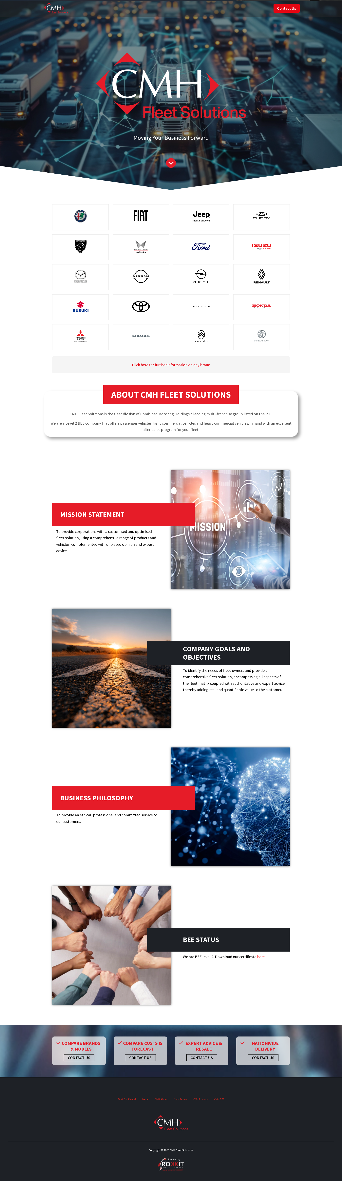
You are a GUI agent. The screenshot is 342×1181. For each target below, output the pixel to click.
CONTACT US (79, 1057)
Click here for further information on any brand (171, 364)
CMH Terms (180, 1099)
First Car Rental (127, 1099)
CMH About (161, 1099)
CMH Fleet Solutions (56, 8)
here (261, 956)
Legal (145, 1099)
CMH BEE (219, 1099)
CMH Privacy (200, 1099)
